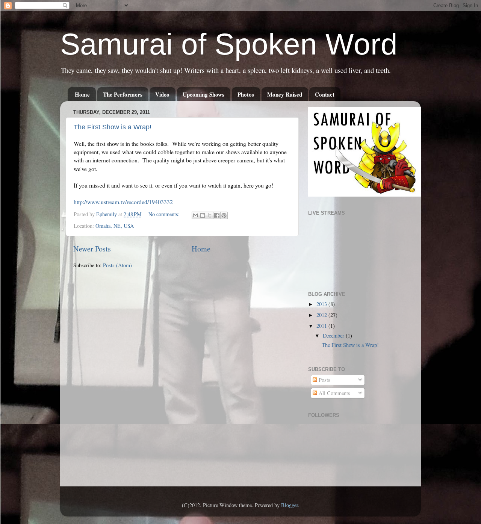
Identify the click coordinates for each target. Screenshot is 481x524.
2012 (322, 314)
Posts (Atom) (117, 265)
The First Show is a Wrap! (112, 127)
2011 (322, 325)
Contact (324, 94)
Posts (323, 379)
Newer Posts (92, 249)
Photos (245, 94)
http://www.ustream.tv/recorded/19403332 (123, 202)
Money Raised (284, 94)
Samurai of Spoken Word (229, 44)
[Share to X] (209, 215)
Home (82, 94)
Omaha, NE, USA (114, 225)
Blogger (289, 505)
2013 (322, 303)
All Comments (333, 393)
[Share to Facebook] (217, 215)
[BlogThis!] (202, 215)
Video (162, 94)
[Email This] (195, 215)
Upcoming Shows (203, 94)
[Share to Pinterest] (224, 215)
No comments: (164, 214)
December (334, 335)
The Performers (122, 94)
